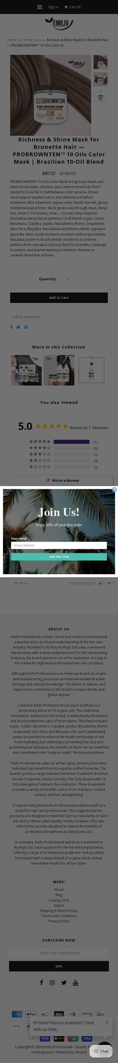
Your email (19, 538)
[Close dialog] (114, 489)
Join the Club (59, 556)
